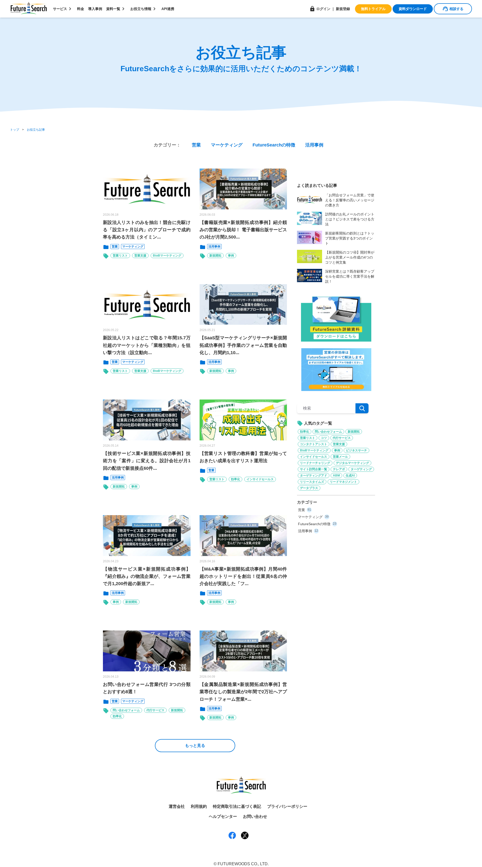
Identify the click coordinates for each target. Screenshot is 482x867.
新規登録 (343, 9)
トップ (14, 129)
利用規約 (199, 806)
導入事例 (95, 9)
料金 (80, 9)
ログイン (319, 9)
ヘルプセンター (223, 816)
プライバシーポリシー (287, 806)
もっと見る (195, 745)
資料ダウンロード (413, 9)
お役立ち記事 (36, 129)
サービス (63, 9)
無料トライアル (373, 9)
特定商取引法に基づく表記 (237, 806)
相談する (452, 9)
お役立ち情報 (143, 9)
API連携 (167, 9)
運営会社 (177, 806)
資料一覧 (116, 9)
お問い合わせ (255, 816)
